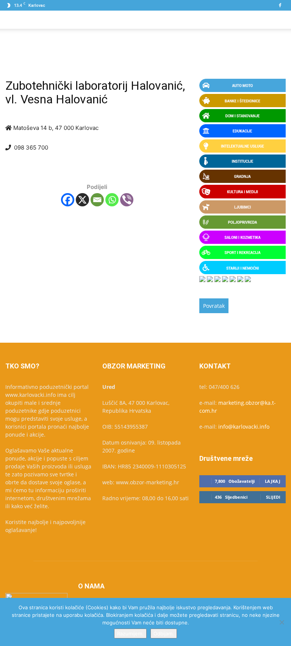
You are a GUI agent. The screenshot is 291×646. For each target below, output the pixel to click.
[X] (82, 199)
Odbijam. (163, 633)
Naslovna (20, 19)
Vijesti (115, 19)
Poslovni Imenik (83, 19)
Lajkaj (272, 481)
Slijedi (273, 497)
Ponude (48, 19)
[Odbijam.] (281, 622)
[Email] (97, 199)
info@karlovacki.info (243, 426)
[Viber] (126, 199)
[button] (277, 19)
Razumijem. (130, 633)
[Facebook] (280, 5)
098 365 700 (31, 147)
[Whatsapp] (112, 199)
